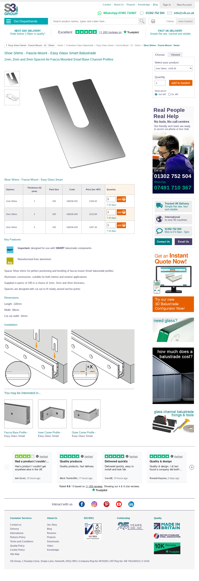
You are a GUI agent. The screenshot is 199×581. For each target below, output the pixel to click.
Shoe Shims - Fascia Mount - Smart (162, 45)
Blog (155, 4)
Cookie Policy (17, 550)
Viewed (175, 54)
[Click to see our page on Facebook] (85, 504)
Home (60, 45)
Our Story (52, 524)
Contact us (15, 524)
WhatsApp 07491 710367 (119, 13)
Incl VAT (162, 94)
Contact (107, 4)
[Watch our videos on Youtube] (122, 504)
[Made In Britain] (167, 529)
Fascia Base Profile (15, 432)
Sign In (167, 4)
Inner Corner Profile (49, 432)
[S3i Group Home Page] (11, 9)
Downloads (53, 541)
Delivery (14, 529)
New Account (184, 4)
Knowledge (144, 4)
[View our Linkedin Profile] (134, 504)
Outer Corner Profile (83, 432)
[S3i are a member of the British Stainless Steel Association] (167, 537)
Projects (131, 4)
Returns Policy (17, 537)
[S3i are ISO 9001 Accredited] (92, 539)
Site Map (14, 554)
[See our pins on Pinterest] (110, 504)
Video (50, 545)
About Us (119, 4)
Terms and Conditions (21, 541)
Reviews (51, 533)
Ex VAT (175, 94)
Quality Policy (17, 545)
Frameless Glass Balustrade (79, 45)
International (16, 533)
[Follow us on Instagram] (97, 504)
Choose (160, 54)
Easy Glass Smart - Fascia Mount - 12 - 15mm (118, 45)
